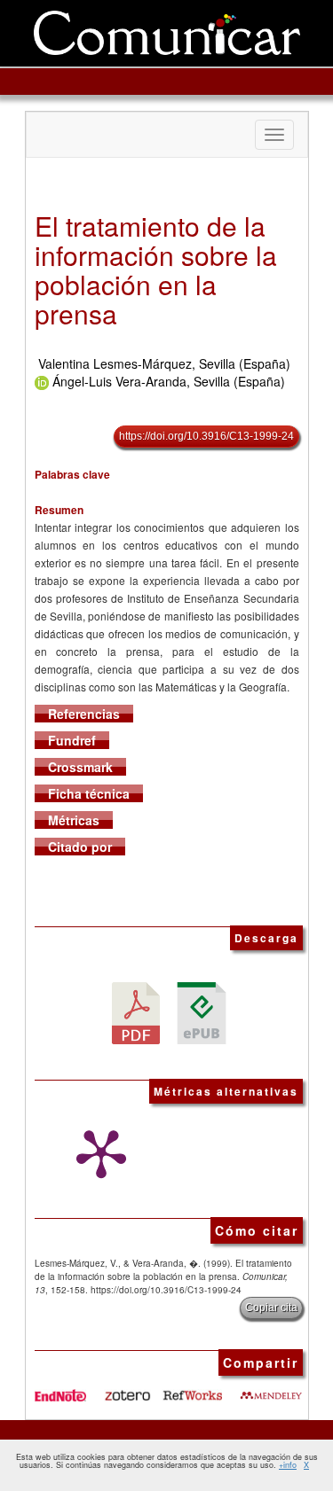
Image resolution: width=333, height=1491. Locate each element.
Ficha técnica (89, 793)
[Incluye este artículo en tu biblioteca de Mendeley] (271, 1389)
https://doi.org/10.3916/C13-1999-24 (206, 436)
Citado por (80, 846)
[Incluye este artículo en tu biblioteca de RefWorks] (192, 1389)
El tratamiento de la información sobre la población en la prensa (156, 269)
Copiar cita (271, 1307)
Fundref (72, 740)
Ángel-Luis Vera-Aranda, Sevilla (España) (168, 381)
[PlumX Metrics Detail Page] (97, 1154)
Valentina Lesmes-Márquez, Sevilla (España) (164, 363)
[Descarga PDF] (136, 1010)
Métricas (73, 820)
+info (288, 1465)
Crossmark (80, 767)
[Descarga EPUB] (201, 1010)
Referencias (84, 713)
